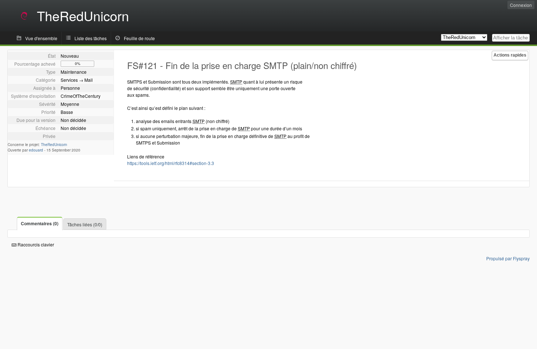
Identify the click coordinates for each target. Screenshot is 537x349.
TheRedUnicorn (54, 144)
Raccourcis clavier (35, 244)
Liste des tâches (91, 38)
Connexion (521, 5)
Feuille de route (139, 38)
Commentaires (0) (39, 223)
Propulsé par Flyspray (508, 258)
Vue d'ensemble (41, 38)
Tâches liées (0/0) (84, 224)
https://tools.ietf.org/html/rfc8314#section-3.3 (170, 163)
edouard (36, 150)
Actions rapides (510, 55)
